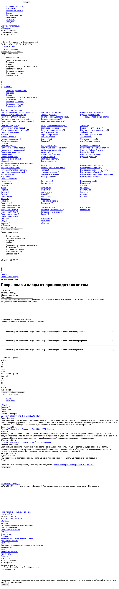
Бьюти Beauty (87, 152)
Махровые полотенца (51, 112)
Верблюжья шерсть (50, 132)
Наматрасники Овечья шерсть (95, 170)
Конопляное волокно (11, 139)
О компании (11, 17)
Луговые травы (8, 137)
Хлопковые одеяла (50, 159)
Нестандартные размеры (13, 172)
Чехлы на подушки (84, 186)
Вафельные (86, 207)
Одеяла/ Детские (88, 157)
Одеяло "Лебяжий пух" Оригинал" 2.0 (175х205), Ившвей (26, 442)
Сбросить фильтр (17, 392)
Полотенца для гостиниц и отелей (17, 121)
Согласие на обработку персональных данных (22, 545)
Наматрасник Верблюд (91, 168)
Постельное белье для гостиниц (15, 112)
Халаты (44, 214)
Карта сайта (6, 514)
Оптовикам (11, 8)
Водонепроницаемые (51, 119)
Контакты (10, 20)
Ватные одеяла (48, 161)
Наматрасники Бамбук (91, 172)
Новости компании (14, 11)
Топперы (44, 170)
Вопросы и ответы (9, 552)
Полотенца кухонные (51, 212)
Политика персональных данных (16, 512)
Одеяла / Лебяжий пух (91, 150)
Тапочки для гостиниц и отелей (94, 117)
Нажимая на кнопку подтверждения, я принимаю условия (47, 465)
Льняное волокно (9, 141)
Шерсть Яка (46, 139)
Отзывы (4, 536)
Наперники (85, 183)
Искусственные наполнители (93, 130)
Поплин (5, 201)
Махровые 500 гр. (9, 212)
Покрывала (45, 218)
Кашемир (45, 141)
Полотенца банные (10, 214)
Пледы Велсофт (5, 222)
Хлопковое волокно (50, 128)
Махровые (85, 210)
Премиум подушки (9, 126)
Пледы (4, 218)
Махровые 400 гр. (9, 210)
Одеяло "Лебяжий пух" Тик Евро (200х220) (20, 416)
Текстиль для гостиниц (16, 91)
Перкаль (6, 190)
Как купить (10, 22)
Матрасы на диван (49, 172)
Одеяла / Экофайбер (90, 154)
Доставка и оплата (14, 6)
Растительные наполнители (14, 130)
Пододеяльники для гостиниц (16, 119)
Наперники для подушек (91, 128)
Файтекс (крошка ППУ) (91, 134)
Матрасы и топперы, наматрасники (22, 97)
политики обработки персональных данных (74, 465)
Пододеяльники (88, 181)
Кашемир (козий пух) (11, 159)
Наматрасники (47, 176)
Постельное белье (14, 99)
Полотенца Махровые (10, 207)
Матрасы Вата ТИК (10, 168)
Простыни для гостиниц (13, 117)
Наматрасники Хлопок (91, 176)
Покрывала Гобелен (45, 222)
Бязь (3, 188)
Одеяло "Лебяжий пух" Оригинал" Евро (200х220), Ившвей (27, 429)
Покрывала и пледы (14, 104)
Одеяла (9, 95)
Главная (4, 274)
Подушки (10, 93)
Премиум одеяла (8, 146)
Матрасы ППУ (7, 174)
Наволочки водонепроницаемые (51, 200)
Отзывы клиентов (14, 15)
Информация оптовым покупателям (17, 538)
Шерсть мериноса (49, 134)
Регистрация (14, 26)
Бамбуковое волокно (11, 132)
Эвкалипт (6, 134)
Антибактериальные (89, 141)
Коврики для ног (48, 115)
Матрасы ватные (8, 165)
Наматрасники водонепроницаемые (97, 174)
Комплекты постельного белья (6, 183)
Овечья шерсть (48, 137)
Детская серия (12, 106)
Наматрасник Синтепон (91, 165)
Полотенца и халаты (15, 102)
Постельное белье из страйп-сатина (85, 193)
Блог (3, 549)
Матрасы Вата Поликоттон (14, 170)
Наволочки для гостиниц (13, 115)
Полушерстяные (48, 146)
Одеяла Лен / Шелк (50, 154)
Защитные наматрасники (53, 121)
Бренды (4, 556)
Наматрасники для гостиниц (54, 117)
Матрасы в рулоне (49, 174)
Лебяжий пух (87, 132)
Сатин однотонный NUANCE (6, 196)
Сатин (5, 192)
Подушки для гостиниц (91, 112)
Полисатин (6, 203)
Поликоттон (47, 181)
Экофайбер (86, 137)
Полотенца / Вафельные (52, 210)
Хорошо (5, 584)
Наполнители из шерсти (52, 130)
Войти (4, 26)
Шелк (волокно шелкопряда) (54, 126)
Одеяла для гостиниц (90, 115)
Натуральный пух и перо (12, 128)
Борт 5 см (6, 176)
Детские (84, 126)
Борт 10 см (46, 165)
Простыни (47, 203)
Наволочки (46, 196)
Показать (5, 392)
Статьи (9, 13)
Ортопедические (88, 139)
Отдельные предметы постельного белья (46, 191)
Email (3, 460)
